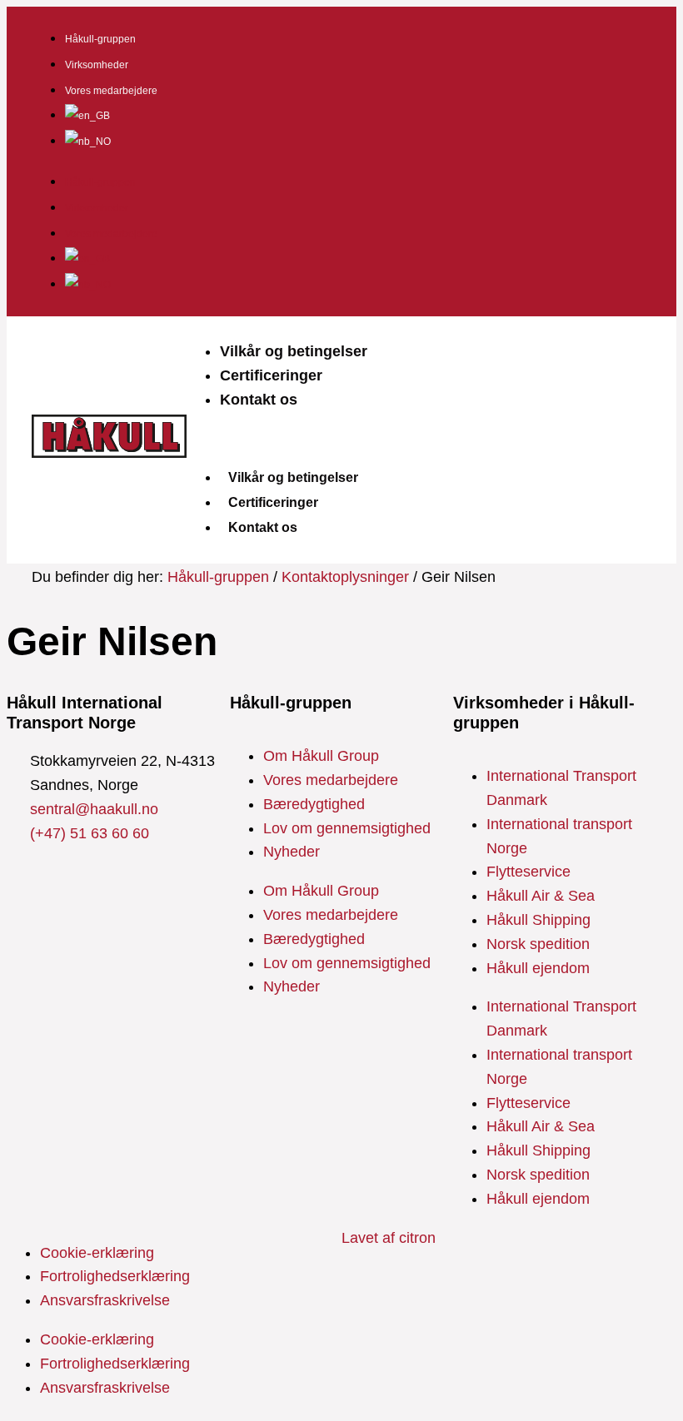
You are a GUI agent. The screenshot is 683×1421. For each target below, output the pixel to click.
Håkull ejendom (538, 968)
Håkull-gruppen (100, 39)
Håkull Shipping (538, 920)
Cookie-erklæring (97, 1253)
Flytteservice (528, 871)
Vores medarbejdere (111, 91)
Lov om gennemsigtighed (347, 828)
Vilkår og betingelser (293, 351)
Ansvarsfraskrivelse (105, 1300)
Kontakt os (258, 399)
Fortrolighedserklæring (115, 1276)
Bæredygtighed (314, 804)
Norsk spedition (538, 944)
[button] (419, 438)
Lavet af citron (389, 1238)
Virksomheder (96, 65)
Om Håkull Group (321, 756)
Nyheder (291, 851)
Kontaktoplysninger (345, 577)
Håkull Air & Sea (540, 895)
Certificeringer (271, 375)
